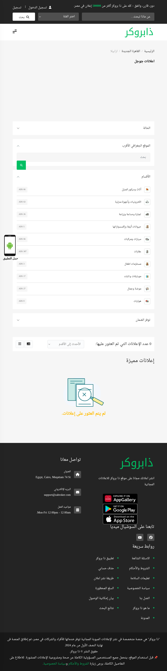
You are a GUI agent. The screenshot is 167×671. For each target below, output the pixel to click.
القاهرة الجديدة (131, 51)
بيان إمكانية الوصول (101, 598)
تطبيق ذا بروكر (105, 558)
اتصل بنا (145, 598)
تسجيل (17, 7)
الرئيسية (149, 51)
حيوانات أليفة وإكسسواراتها (127, 227)
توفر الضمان (143, 320)
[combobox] (58, 17)
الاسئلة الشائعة (141, 558)
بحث (22, 17)
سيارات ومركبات (132, 239)
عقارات (137, 251)
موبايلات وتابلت (132, 276)
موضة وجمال (134, 289)
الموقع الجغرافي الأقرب (136, 146)
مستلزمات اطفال (132, 264)
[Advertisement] (83, 92)
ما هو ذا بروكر (141, 608)
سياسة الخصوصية (138, 588)
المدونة (145, 618)
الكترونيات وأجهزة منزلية (128, 202)
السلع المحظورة (104, 588)
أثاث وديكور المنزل (131, 189)
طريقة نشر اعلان (104, 578)
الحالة (146, 128)
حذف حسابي (106, 568)
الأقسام (146, 176)
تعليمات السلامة (140, 578)
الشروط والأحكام (139, 568)
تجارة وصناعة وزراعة (130, 214)
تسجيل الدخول (37, 7)
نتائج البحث (106, 608)
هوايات (137, 301)
